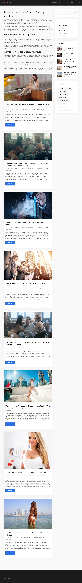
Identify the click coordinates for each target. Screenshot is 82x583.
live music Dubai (62, 103)
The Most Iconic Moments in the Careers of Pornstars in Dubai (27, 534)
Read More (10, 124)
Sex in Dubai (61, 2)
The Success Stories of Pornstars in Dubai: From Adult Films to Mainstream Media (27, 164)
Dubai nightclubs (62, 94)
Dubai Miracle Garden (63, 100)
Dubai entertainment (63, 107)
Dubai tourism (62, 110)
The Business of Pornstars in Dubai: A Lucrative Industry (25, 284)
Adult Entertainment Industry (27, 168)
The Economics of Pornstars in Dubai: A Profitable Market (26, 223)
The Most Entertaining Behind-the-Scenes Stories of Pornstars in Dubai (27, 343)
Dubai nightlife (62, 88)
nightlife (70, 110)
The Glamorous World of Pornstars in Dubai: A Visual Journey (27, 105)
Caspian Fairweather (39, 109)
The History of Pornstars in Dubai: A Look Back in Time (28, 406)
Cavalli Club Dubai (63, 97)
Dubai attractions (62, 91)
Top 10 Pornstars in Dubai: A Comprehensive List (25, 472)
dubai (70, 88)
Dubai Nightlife (70, 2)
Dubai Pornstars (53, 2)
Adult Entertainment (25, 109)
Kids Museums (78, 2)
